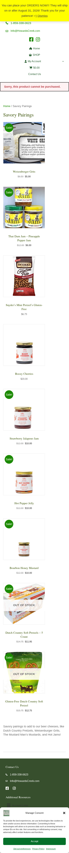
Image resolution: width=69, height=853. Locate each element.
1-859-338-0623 (21, 23)
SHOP (36, 55)
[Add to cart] (42, 134)
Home (36, 48)
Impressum (51, 849)
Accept (34, 841)
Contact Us (34, 74)
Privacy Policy (38, 849)
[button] (64, 813)
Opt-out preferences (22, 849)
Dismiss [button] (43, 15)
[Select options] (42, 199)
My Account (34, 61)
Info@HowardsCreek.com (25, 30)
